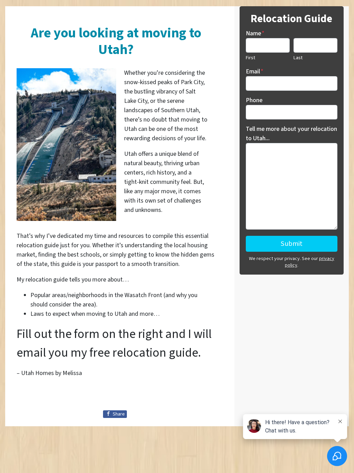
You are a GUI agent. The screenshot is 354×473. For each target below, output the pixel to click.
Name (255, 33)
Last (298, 57)
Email (254, 71)
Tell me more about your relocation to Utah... (291, 134)
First (250, 57)
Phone (254, 100)
